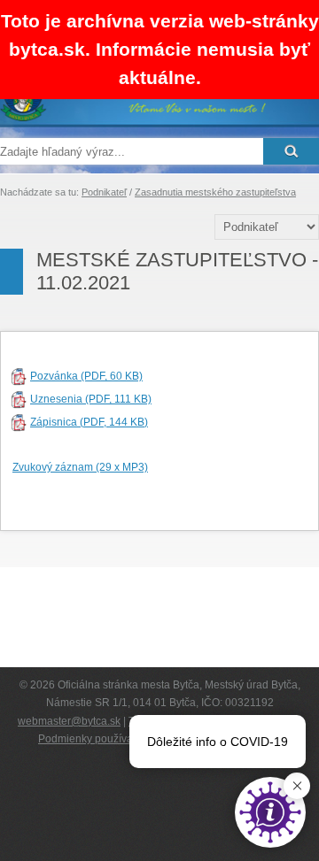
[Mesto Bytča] (133, 117)
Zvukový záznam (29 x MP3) (80, 467)
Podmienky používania (93, 739)
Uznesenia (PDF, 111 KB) (91, 399)
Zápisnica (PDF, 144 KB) (89, 422)
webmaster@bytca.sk (69, 721)
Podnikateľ (104, 192)
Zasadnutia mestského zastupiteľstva (215, 192)
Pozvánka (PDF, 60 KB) (86, 376)
